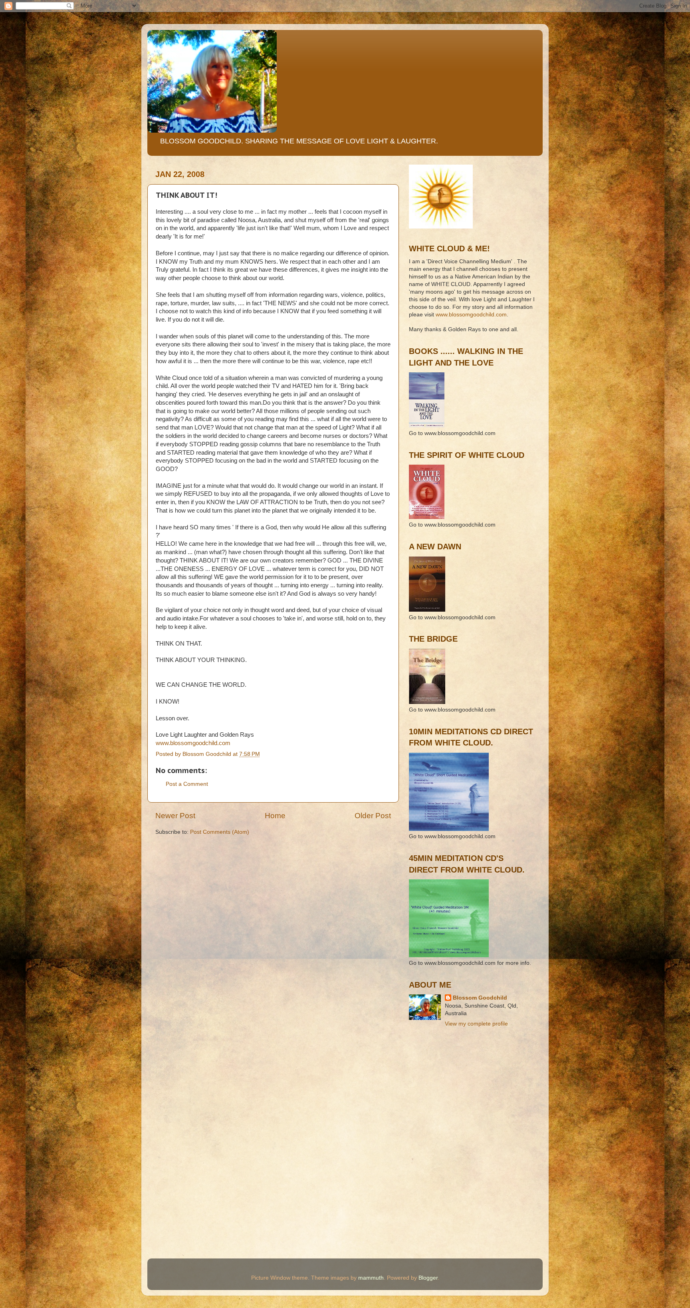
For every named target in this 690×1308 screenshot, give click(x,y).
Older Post (373, 815)
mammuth (371, 1278)
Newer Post (175, 815)
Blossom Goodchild (480, 998)
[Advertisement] (445, 1070)
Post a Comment (187, 784)
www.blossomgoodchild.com (193, 743)
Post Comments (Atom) (219, 832)
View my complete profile (476, 1024)
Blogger (428, 1278)
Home (275, 815)
